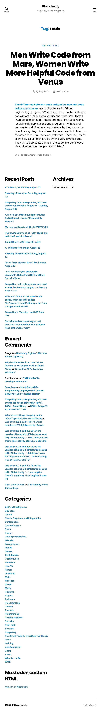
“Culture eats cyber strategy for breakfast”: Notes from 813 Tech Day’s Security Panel (25, 275)
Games (8, 551)
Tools (8, 639)
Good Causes (12, 558)
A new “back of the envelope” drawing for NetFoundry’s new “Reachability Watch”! (25, 218)
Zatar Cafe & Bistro (14, 484)
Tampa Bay (10, 632)
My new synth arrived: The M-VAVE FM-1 (26, 227)
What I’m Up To (13, 658)
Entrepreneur (12, 544)
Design (8, 533)
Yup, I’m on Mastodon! (16, 687)
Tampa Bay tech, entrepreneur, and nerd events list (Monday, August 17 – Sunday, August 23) (26, 287)
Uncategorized (50, 45)
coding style (23, 155)
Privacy (9, 606)
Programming (12, 614)
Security (9, 621)
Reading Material (14, 617)
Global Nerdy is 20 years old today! (23, 242)
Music (8, 588)
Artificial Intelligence (16, 507)
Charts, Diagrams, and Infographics (23, 518)
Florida (8, 547)
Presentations (12, 603)
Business (10, 511)
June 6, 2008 (62, 91)
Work (7, 661)
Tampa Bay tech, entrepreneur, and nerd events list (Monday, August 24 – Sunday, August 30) (26, 205)
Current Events (13, 525)
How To (9, 566)
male (39, 155)
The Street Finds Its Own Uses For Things (26, 636)
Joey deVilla (44, 91)
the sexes (47, 155)
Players (9, 595)
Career (8, 514)
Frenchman (11, 387)
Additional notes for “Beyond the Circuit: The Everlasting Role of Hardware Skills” (26, 456)
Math (7, 577)
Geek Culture (12, 555)
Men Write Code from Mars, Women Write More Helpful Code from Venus (50, 68)
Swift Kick (10, 625)
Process (9, 610)
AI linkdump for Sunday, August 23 (23, 187)
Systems (9, 628)
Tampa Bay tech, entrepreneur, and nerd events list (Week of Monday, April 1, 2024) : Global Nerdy (26, 402)
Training (9, 643)
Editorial (9, 540)
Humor (8, 569)
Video (8, 654)
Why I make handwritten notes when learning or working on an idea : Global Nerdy (24, 365)
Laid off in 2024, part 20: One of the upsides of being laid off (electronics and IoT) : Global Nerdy (26, 434)
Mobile (8, 584)
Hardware (10, 562)
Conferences (12, 522)
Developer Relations (15, 536)
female (33, 155)
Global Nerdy (50, 6)
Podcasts (10, 599)
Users (8, 650)
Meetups (9, 581)
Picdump (9, 592)
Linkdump (10, 573)
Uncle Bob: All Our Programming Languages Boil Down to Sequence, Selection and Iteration (24, 390)
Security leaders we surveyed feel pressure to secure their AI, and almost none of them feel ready (25, 324)
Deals (8, 529)
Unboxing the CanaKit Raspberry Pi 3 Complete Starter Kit (26, 475)
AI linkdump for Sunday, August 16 (22, 247)
